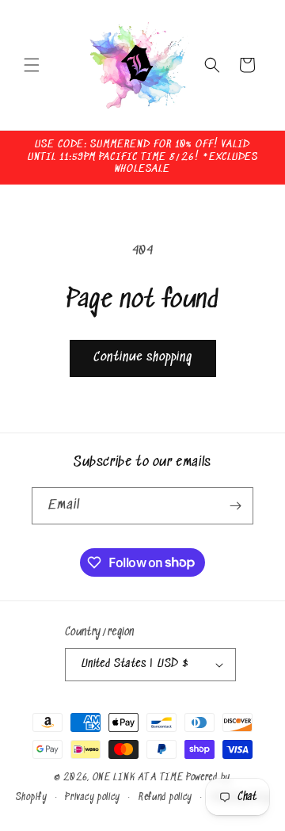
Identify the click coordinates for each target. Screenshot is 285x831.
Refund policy (165, 797)
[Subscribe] (235, 505)
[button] (31, 65)
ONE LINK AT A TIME (138, 777)
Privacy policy (92, 797)
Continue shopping (142, 357)
